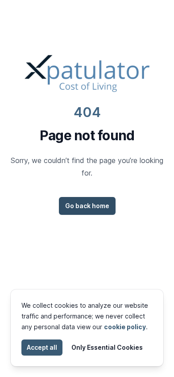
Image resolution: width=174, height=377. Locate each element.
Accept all (42, 347)
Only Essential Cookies (107, 347)
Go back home (87, 205)
